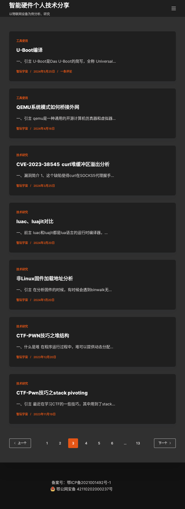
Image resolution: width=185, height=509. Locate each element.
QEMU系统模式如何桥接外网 (47, 107)
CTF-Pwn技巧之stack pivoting (52, 393)
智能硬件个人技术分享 (39, 5)
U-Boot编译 (29, 50)
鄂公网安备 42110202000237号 (84, 489)
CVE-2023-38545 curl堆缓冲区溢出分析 (63, 164)
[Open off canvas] (174, 8)
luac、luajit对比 (34, 221)
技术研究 (22, 155)
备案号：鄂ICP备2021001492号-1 (81, 482)
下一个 (163, 443)
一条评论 (66, 71)
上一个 (22, 443)
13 (138, 443)
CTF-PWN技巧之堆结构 (42, 336)
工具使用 (22, 41)
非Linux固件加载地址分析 (44, 278)
